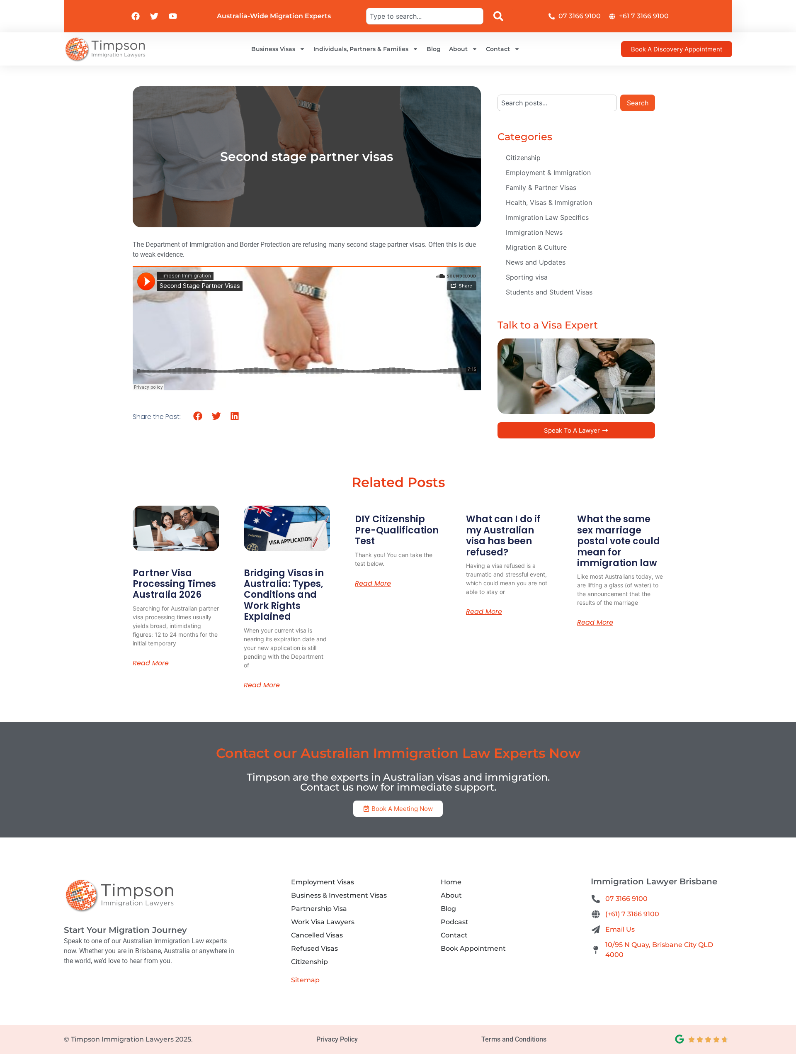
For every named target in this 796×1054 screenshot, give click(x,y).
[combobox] (424, 16)
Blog (434, 49)
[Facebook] (135, 16)
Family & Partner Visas (541, 187)
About (458, 49)
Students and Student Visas (549, 292)
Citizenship (523, 157)
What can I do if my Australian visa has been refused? (503, 535)
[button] (198, 416)
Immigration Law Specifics (547, 217)
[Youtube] (173, 16)
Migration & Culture (536, 247)
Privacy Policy (337, 1039)
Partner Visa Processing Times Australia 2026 (174, 584)
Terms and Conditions (513, 1039)
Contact (498, 49)
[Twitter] (154, 16)
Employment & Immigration (548, 172)
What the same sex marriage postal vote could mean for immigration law (618, 541)
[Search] (500, 16)
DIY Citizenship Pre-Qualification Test (397, 530)
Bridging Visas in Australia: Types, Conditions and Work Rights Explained (284, 595)
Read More (151, 663)
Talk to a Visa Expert (548, 325)
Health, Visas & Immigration (549, 202)
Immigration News (534, 232)
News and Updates (535, 262)
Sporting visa (527, 277)
